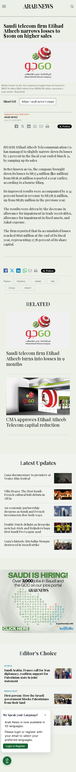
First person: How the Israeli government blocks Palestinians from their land (26, 699)
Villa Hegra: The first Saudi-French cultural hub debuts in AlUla (24, 494)
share (38, 281)
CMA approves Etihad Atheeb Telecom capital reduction (36, 422)
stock (12, 288)
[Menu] (4, 6)
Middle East (10, 691)
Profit (28, 288)
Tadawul (21, 281)
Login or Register (15, 746)
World (8, 666)
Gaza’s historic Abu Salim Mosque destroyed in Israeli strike (27, 543)
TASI (53, 281)
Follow (66, 126)
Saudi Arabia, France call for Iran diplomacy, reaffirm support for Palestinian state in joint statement (27, 675)
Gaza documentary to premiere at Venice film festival (27, 476)
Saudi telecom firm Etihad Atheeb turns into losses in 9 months (35, 358)
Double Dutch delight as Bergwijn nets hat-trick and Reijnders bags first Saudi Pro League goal (27, 528)
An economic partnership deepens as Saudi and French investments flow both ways (24, 511)
